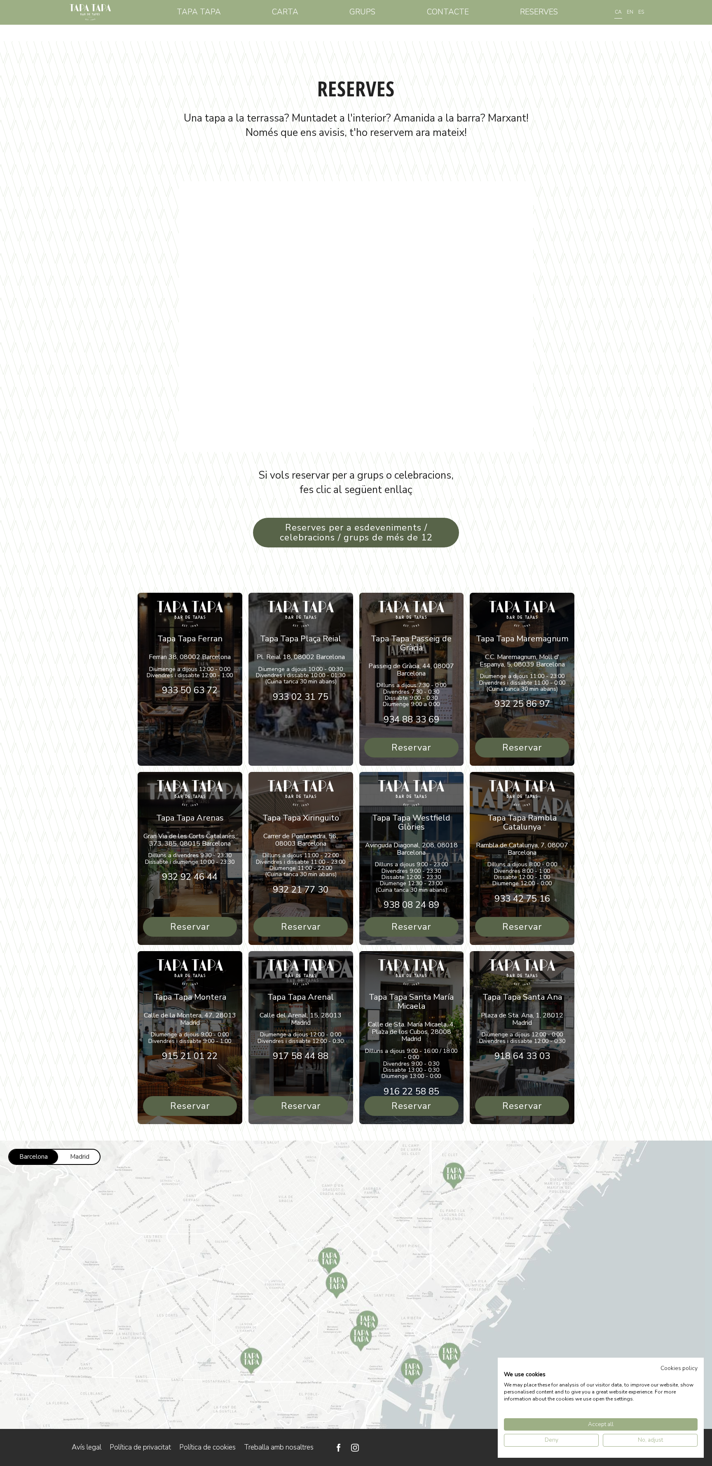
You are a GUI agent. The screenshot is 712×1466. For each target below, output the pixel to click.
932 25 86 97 (522, 704)
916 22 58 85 (411, 1091)
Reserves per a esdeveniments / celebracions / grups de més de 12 (356, 532)
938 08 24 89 (411, 905)
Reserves (539, 12)
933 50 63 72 (190, 690)
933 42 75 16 (522, 899)
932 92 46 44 (190, 877)
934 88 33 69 (411, 719)
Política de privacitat (140, 1447)
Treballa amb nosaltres (279, 1447)
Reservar (411, 747)
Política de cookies (207, 1447)
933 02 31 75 (300, 697)
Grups (362, 12)
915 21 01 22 (190, 1056)
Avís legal (86, 1447)
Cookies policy (679, 1368)
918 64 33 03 (522, 1056)
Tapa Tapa (199, 12)
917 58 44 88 (300, 1056)
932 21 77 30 (300, 890)
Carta (285, 12)
